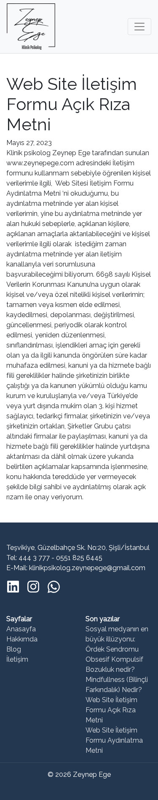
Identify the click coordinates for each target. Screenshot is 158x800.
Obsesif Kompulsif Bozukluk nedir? (114, 664)
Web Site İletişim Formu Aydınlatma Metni (114, 740)
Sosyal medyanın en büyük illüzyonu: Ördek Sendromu (117, 639)
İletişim (17, 659)
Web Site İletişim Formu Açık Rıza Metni (111, 710)
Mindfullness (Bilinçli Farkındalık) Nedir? (117, 685)
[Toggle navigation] (139, 26)
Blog (13, 649)
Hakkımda (21, 639)
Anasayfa (21, 629)
